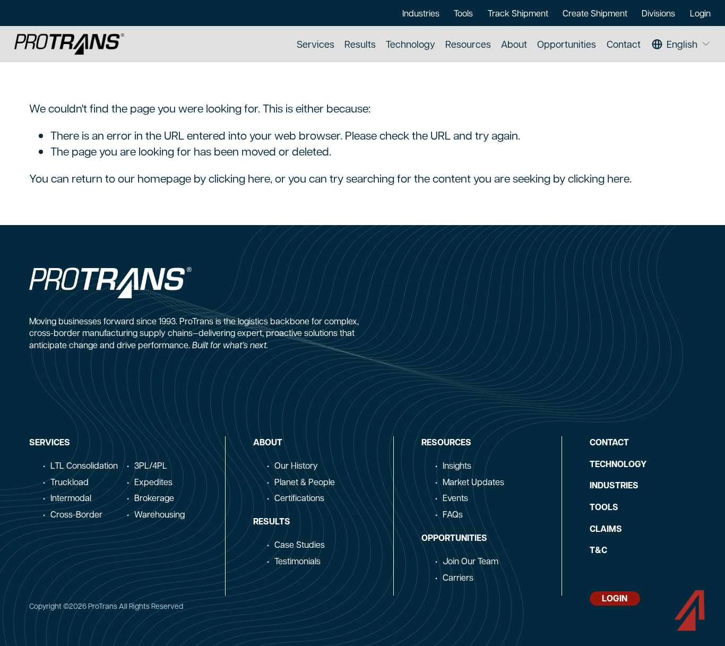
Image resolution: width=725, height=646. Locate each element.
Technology (410, 44)
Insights (457, 465)
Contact (624, 44)
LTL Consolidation (84, 465)
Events (455, 497)
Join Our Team (470, 560)
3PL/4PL (150, 465)
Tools (463, 13)
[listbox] (681, 44)
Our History (296, 465)
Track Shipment (518, 13)
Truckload (69, 481)
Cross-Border (76, 514)
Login (700, 13)
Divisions (658, 13)
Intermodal (70, 497)
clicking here (239, 177)
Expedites (153, 481)
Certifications (299, 497)
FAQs (453, 514)
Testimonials (297, 560)
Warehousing (159, 514)
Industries (420, 13)
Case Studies (299, 544)
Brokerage (154, 497)
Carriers (458, 577)
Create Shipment (595, 13)
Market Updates (473, 481)
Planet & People (304, 481)
